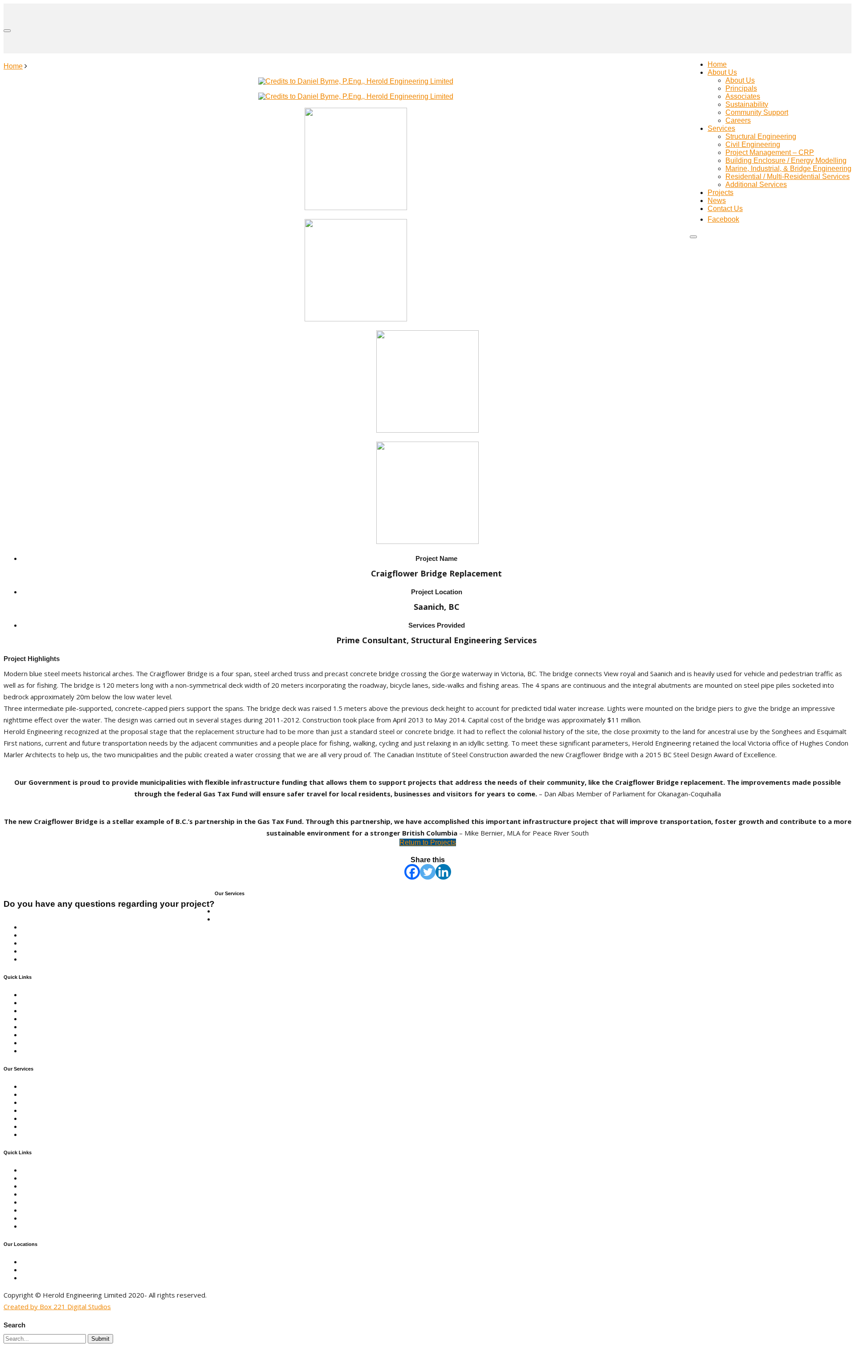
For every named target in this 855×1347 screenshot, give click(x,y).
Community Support (756, 112)
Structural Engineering (760, 136)
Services (721, 128)
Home (717, 64)
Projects (720, 192)
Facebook (37, 1051)
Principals (741, 88)
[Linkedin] (443, 872)
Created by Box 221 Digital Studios (57, 1306)
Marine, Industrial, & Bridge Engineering (788, 168)
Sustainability (746, 104)
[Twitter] (428, 872)
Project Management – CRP (769, 152)
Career (32, 1035)
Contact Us (725, 208)
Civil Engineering (752, 144)
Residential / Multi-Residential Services (787, 176)
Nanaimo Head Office (55, 1262)
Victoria (33, 1270)
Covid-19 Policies (49, 1043)
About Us (722, 72)
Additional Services (756, 184)
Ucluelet (34, 1278)
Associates (742, 96)
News (717, 200)
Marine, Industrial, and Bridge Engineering (88, 935)
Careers (738, 120)
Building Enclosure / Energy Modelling (786, 160)
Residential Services (54, 951)
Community (39, 1010)
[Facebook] (412, 872)
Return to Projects (427, 842)
